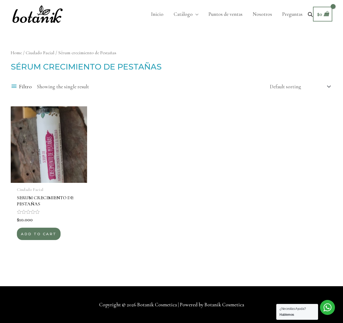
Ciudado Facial (40, 53)
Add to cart (39, 234)
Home (16, 53)
